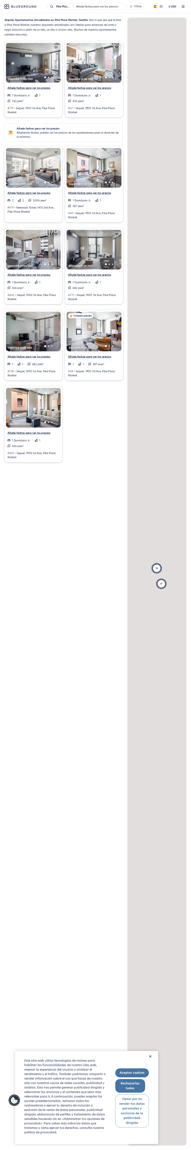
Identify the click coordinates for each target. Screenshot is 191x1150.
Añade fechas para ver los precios (28, 88)
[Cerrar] (150, 1056)
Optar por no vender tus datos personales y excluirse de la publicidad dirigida (132, 1111)
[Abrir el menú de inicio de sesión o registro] (183, 6)
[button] (156, 568)
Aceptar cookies (132, 1073)
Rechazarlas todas (130, 1085)
